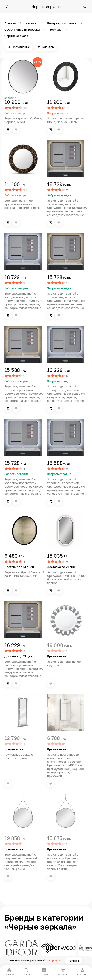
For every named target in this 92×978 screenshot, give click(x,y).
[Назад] (6, 6)
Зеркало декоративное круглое (64, 663)
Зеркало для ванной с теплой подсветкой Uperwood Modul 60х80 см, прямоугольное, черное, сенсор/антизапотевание (23, 393)
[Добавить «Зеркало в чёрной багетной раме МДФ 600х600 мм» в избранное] (16, 590)
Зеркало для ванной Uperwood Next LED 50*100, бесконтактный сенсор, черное (66, 577)
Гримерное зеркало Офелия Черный (18, 756)
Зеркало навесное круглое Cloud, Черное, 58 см (66, 120)
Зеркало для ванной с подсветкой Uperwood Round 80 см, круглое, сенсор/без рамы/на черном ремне (20, 862)
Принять (73, 960)
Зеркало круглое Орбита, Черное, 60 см (23, 120)
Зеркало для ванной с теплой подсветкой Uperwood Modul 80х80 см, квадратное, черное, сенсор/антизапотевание (23, 669)
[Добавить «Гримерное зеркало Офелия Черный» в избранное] (8, 783)
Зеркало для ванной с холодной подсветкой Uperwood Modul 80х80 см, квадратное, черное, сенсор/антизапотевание (66, 393)
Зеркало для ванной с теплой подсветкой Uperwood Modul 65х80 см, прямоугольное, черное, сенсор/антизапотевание (66, 301)
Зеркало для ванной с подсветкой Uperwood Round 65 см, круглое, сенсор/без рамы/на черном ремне (63, 862)
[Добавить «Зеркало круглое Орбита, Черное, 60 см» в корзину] (8, 129)
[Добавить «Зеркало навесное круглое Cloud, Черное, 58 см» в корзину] (50, 129)
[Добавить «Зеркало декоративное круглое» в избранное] (50, 683)
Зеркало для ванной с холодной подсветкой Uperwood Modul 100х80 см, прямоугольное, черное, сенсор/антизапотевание (24, 301)
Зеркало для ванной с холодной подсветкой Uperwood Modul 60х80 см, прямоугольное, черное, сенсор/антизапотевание (66, 486)
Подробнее (54, 960)
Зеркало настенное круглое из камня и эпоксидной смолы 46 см (22, 204)
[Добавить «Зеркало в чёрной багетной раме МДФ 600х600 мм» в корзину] (8, 590)
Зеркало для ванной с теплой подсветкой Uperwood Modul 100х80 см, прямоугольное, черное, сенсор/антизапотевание (67, 208)
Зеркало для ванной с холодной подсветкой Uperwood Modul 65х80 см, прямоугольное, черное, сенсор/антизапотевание (23, 486)
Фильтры (48, 47)
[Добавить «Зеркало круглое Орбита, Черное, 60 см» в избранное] (16, 129)
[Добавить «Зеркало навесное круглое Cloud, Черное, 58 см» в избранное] (58, 129)
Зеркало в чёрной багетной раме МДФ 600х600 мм (24, 574)
